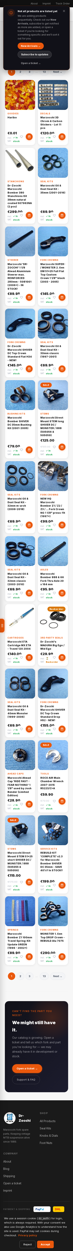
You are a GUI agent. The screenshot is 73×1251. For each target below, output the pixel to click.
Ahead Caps (16, 773)
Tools (44, 773)
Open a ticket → (27, 1068)
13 (44, 71)
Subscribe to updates (34, 54)
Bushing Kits (16, 413)
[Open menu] (2, 625)
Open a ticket (12, 1183)
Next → (57, 71)
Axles (44, 569)
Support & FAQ (26, 1079)
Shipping (9, 1176)
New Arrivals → (31, 45)
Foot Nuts (46, 1143)
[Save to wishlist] (21, 137)
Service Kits (48, 849)
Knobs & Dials (49, 1135)
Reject (27, 1244)
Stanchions (16, 181)
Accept (45, 1244)
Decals (45, 113)
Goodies (13, 113)
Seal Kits (46, 181)
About (34, 3)
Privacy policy (27, 1235)
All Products (48, 1121)
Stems (44, 413)
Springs (13, 930)
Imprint (47, 3)
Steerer (13, 260)
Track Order (63, 3)
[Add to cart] (29, 136)
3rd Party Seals (51, 638)
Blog (6, 1168)
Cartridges (16, 638)
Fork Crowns (49, 260)
